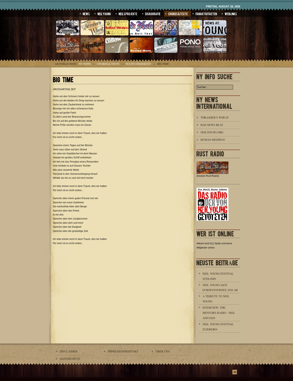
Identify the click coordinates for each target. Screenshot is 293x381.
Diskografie (152, 14)
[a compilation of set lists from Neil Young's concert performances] (190, 35)
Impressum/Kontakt (123, 351)
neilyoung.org (212, 132)
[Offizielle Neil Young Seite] (68, 35)
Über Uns (162, 351)
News (86, 14)
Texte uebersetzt (138, 64)
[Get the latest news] (215, 35)
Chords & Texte (178, 14)
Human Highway (213, 140)
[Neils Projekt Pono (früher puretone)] (190, 52)
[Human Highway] (117, 35)
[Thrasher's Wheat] (92, 35)
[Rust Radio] (68, 52)
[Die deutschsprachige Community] (215, 52)
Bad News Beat (212, 125)
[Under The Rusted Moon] (141, 52)
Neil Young (104, 14)
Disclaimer (69, 351)
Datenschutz (70, 359)
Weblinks (231, 14)
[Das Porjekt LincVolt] (166, 52)
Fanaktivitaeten (206, 14)
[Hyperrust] (92, 52)
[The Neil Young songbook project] (166, 35)
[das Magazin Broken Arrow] (117, 52)
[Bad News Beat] (141, 35)
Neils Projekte (128, 14)
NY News (85, 64)
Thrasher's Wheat (215, 117)
